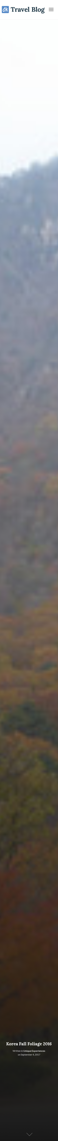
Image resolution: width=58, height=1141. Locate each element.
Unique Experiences (34, 1050)
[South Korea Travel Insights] (23, 9)
